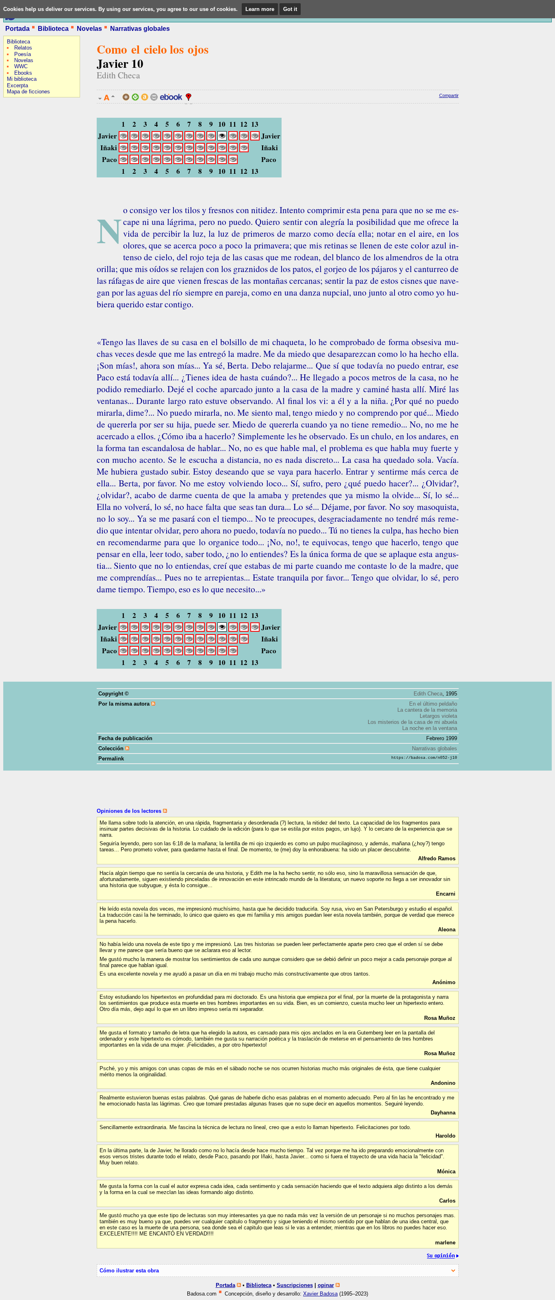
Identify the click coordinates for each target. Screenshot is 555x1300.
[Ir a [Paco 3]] (145, 161)
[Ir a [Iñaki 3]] (145, 150)
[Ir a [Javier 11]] (233, 138)
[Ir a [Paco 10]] (222, 161)
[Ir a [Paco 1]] (123, 161)
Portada (17, 28)
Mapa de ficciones (28, 92)
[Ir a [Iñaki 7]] (189, 150)
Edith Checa (118, 75)
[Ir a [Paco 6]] (178, 161)
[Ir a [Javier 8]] (200, 138)
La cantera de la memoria (427, 710)
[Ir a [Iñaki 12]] (244, 150)
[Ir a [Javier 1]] (123, 138)
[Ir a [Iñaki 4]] (156, 150)
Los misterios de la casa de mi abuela (412, 722)
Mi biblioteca (22, 79)
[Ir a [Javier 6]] (178, 138)
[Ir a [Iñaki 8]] (200, 150)
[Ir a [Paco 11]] (233, 161)
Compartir (449, 95)
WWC (21, 66)
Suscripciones (295, 1285)
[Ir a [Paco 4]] (156, 161)
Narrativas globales (140, 28)
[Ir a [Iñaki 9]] (211, 150)
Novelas (89, 28)
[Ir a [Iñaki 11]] (233, 150)
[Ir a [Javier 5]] (167, 138)
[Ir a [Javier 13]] (255, 138)
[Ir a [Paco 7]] (189, 161)
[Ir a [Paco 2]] (134, 161)
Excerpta (17, 85)
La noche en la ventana (429, 728)
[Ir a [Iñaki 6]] (178, 150)
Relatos (23, 48)
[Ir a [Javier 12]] (244, 138)
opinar (326, 1285)
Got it (290, 9)
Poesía (22, 54)
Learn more (259, 9)
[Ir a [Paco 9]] (211, 161)
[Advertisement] (27, 152)
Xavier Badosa (320, 1294)
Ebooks (23, 73)
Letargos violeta (438, 716)
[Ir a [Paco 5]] (167, 161)
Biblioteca (53, 28)
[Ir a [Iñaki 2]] (134, 150)
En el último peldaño (433, 704)
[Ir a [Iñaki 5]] (167, 150)
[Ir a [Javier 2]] (134, 138)
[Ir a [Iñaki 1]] (123, 150)
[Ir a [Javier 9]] (211, 138)
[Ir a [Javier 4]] (156, 138)
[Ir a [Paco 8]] (200, 161)
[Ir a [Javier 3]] (145, 138)
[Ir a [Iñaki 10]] (222, 150)
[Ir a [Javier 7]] (189, 138)
